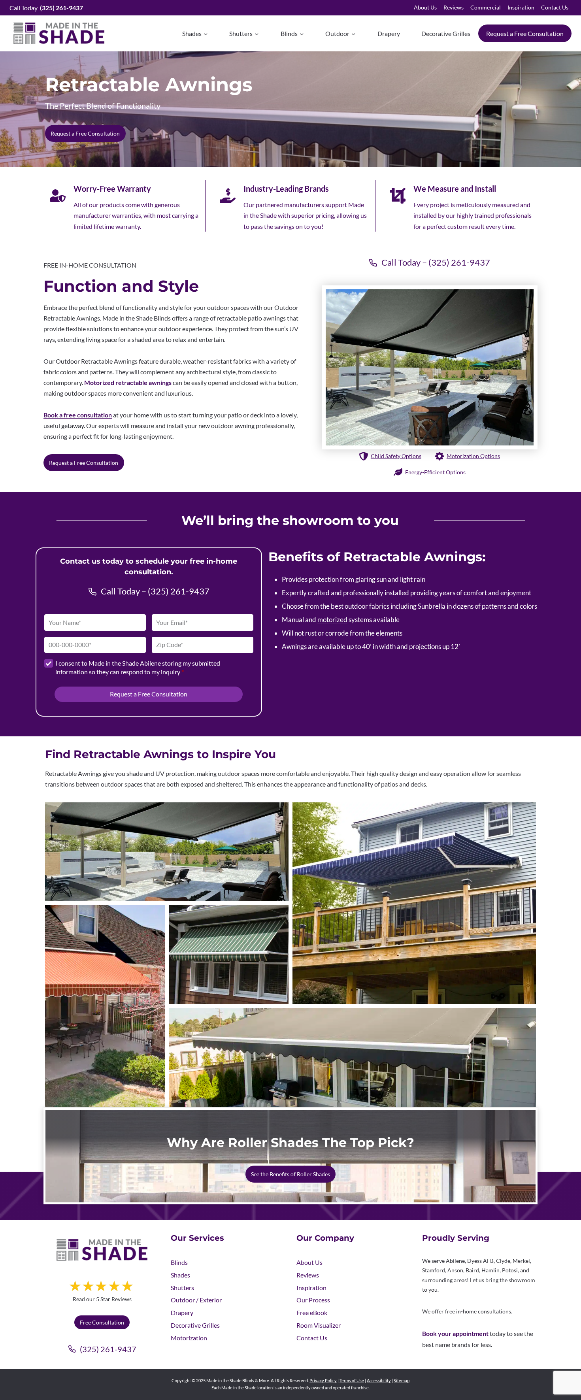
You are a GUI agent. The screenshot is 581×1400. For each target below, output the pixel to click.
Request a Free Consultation (525, 33)
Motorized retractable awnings (128, 382)
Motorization (189, 1338)
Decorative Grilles (445, 33)
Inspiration (520, 7)
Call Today (46, 7)
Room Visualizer (318, 1325)
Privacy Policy (323, 1380)
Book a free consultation (77, 415)
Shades (180, 1275)
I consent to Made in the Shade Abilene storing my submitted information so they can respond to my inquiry (137, 667)
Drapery (388, 33)
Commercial (485, 7)
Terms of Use (352, 1380)
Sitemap (401, 1380)
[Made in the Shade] (102, 1250)
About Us (425, 7)
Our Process (313, 1300)
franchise (360, 1387)
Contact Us (554, 7)
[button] (167, 851)
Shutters (182, 1287)
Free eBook (311, 1312)
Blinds (179, 1262)
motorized (332, 619)
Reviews (453, 7)
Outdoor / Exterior (196, 1300)
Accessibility (379, 1380)
